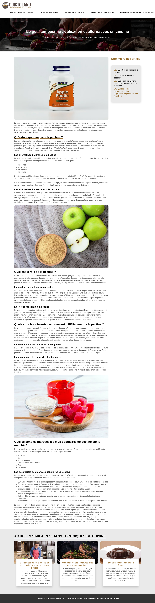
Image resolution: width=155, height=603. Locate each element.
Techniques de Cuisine (21, 13)
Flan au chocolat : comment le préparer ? (120, 564)
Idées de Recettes (49, 13)
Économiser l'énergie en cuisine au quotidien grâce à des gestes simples (34, 565)
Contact (103, 598)
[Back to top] (149, 597)
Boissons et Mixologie (102, 13)
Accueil (47, 37)
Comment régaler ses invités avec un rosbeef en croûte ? (77, 564)
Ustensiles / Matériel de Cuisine (137, 13)
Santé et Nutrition (75, 13)
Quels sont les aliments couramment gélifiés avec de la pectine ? (125, 83)
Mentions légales (113, 598)
